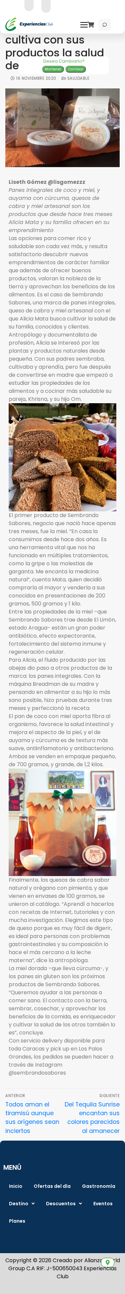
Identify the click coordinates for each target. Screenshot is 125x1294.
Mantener (53, 69)
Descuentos (61, 1203)
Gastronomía (98, 1186)
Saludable (77, 78)
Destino (18, 1203)
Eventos (103, 1203)
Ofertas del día (52, 1186)
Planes (17, 1221)
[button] (21, 1203)
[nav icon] (85, 25)
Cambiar (75, 69)
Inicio (15, 1186)
